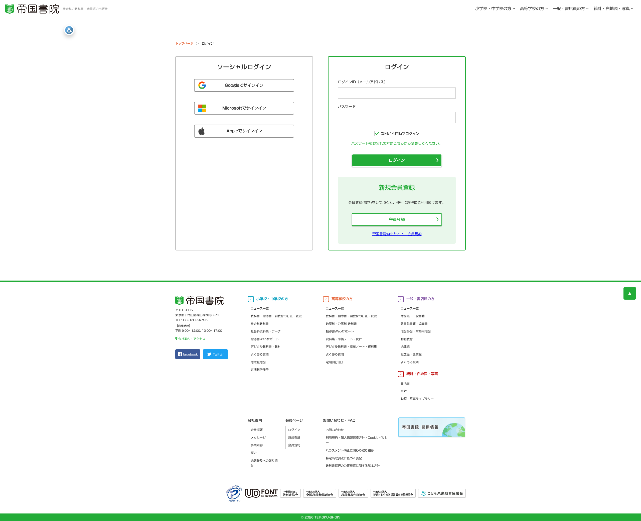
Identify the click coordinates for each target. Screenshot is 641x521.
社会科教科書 (260, 323)
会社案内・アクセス (191, 338)
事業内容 (257, 445)
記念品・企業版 (411, 354)
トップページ (184, 43)
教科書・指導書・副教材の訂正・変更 (276, 315)
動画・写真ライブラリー (417, 398)
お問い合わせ (335, 429)
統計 (404, 390)
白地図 (405, 383)
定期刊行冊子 (260, 369)
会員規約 (294, 445)
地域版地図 (258, 362)
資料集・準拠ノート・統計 (344, 338)
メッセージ (258, 437)
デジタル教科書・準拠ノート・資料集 (351, 346)
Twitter (218, 354)
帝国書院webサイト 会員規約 (397, 234)
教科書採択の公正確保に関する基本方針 (353, 465)
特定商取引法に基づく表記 (344, 458)
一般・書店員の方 (569, 9)
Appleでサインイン (244, 131)
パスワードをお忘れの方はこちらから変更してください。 (396, 143)
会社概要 (257, 429)
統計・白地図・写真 (612, 9)
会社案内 (255, 420)
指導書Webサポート (265, 338)
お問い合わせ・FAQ (339, 420)
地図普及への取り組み (264, 463)
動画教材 (407, 338)
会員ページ (294, 420)
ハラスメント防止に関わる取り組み (350, 450)
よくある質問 (260, 354)
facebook (190, 354)
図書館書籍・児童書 (414, 323)
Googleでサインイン (244, 85)
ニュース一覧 (260, 308)
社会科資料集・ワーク (266, 331)
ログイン (397, 160)
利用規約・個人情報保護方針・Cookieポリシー (357, 440)
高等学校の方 (532, 9)
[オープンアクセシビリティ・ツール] (69, 30)
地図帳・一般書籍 (413, 315)
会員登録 (397, 219)
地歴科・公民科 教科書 (341, 323)
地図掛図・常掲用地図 (416, 331)
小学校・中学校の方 (493, 9)
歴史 (254, 452)
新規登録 (294, 437)
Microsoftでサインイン (244, 108)
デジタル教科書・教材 (266, 346)
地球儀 (405, 346)
